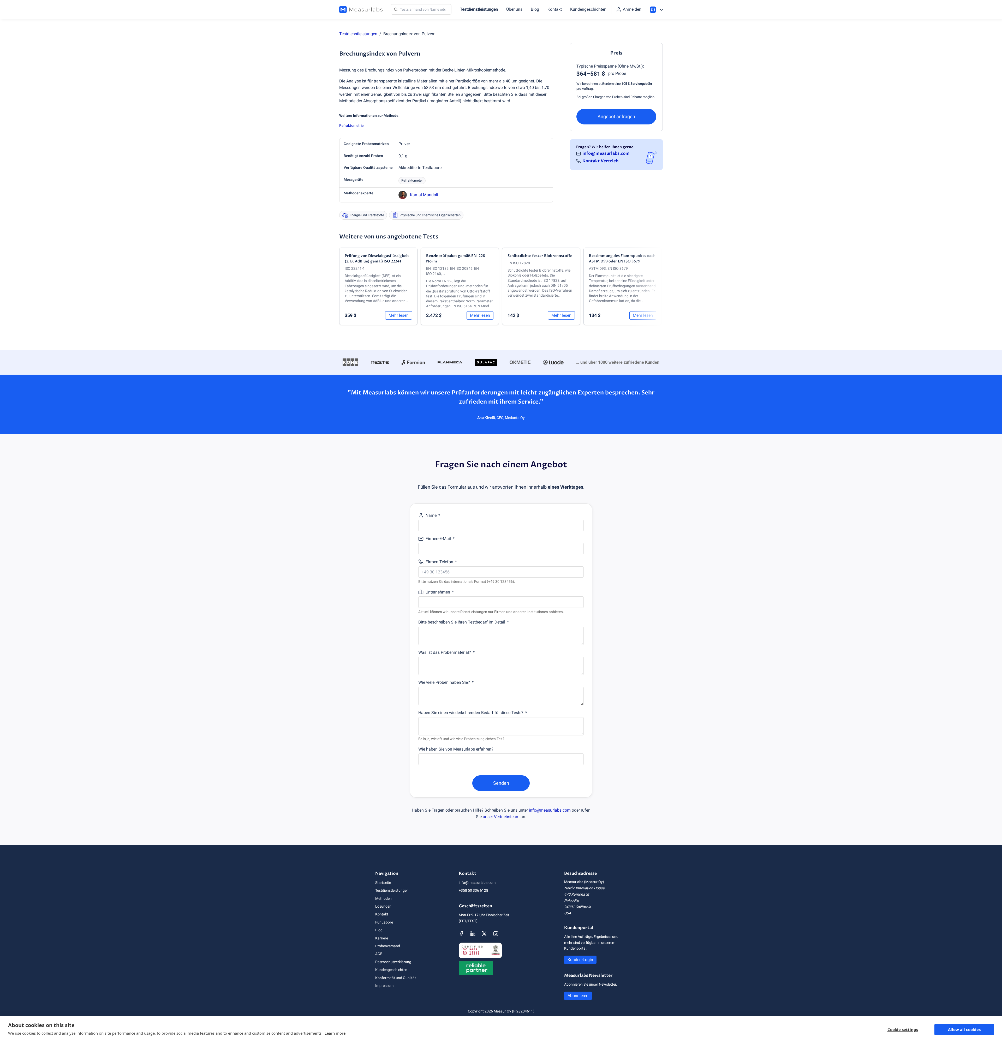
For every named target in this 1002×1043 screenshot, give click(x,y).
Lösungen (383, 906)
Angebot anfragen (616, 116)
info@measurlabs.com (606, 153)
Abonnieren (578, 995)
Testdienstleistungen (479, 9)
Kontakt (554, 9)
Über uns (514, 9)
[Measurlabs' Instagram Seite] (495, 933)
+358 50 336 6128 (473, 890)
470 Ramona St (576, 894)
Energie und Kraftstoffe (367, 215)
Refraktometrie (351, 125)
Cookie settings (902, 1029)
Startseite (383, 882)
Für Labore (384, 922)
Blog (535, 9)
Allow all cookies (964, 1029)
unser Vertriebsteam (501, 816)
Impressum (384, 986)
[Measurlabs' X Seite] (484, 933)
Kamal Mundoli (424, 194)
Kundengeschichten (588, 9)
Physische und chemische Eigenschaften (430, 215)
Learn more (335, 1033)
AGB (379, 954)
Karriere (381, 938)
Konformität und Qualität (395, 978)
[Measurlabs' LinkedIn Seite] (472, 933)
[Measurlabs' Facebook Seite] (461, 933)
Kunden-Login (580, 959)
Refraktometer (412, 180)
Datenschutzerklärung (393, 962)
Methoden (383, 898)
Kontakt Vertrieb (600, 161)
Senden (501, 783)
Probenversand (387, 946)
